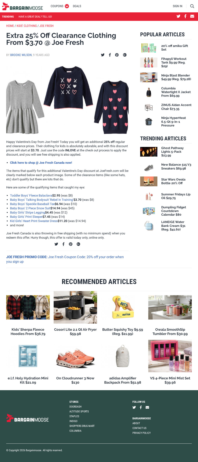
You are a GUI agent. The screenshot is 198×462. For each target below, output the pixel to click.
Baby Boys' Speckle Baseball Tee (32, 204)
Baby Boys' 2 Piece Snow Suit (30, 208)
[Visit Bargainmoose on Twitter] (178, 16)
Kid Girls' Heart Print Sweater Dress (34, 221)
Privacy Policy (141, 432)
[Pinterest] (117, 55)
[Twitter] (103, 55)
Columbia (75, 430)
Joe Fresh (46, 26)
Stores (74, 401)
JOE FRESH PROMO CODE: (27, 257)
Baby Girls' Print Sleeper (26, 217)
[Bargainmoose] (22, 6)
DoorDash (75, 406)
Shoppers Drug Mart (82, 425)
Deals (77, 6)
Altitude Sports (79, 411)
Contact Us (139, 428)
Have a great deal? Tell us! (35, 16)
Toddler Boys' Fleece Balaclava (31, 195)
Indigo (73, 421)
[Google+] (125, 55)
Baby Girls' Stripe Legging (27, 212)
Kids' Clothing (27, 26)
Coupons (57, 6)
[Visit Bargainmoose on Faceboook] (185, 16)
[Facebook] (110, 55)
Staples (74, 416)
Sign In (177, 6)
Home (10, 26)
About (136, 423)
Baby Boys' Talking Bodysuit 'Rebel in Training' (41, 200)
